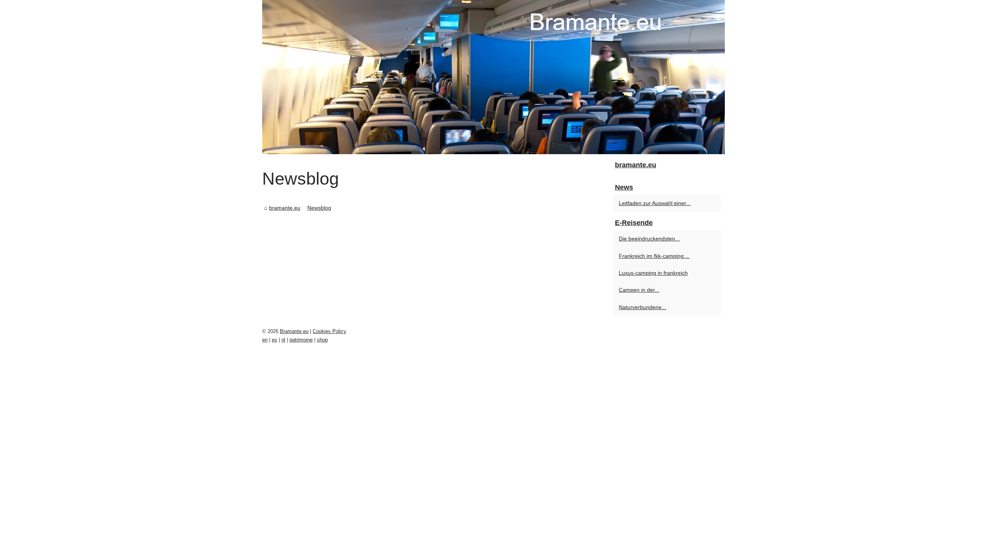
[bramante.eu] (493, 77)
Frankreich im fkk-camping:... (654, 256)
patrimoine (301, 340)
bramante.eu (284, 208)
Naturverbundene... (642, 307)
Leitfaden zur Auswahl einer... (655, 203)
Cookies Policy (329, 331)
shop (322, 340)
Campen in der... (639, 290)
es (274, 340)
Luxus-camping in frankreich (653, 273)
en (265, 340)
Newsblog (319, 208)
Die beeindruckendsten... (649, 238)
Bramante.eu (294, 331)
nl (283, 340)
